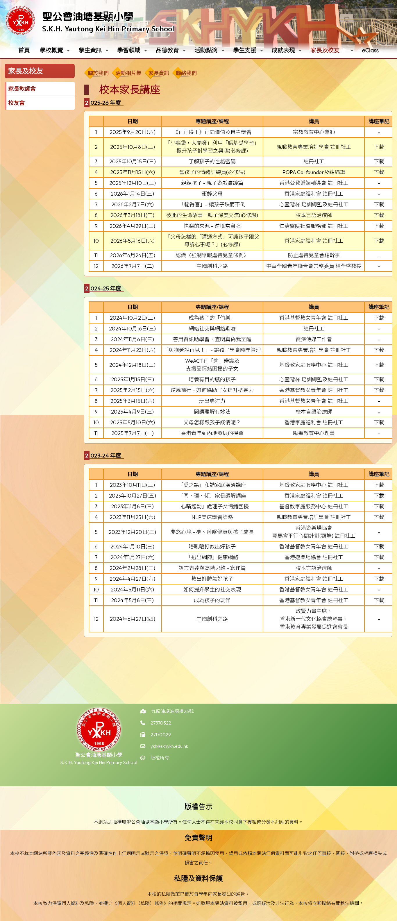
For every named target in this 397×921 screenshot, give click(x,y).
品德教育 (167, 50)
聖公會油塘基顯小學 (88, 16)
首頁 (24, 50)
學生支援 (244, 50)
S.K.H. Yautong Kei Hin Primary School (108, 29)
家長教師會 (22, 88)
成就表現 (283, 50)
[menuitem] (98, 73)
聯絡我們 (186, 73)
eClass (370, 50)
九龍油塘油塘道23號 (172, 711)
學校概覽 (51, 50)
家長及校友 (324, 50)
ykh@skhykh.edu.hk (169, 746)
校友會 (16, 102)
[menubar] (142, 72)
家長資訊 (158, 73)
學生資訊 (90, 50)
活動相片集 (128, 73)
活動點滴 (206, 50)
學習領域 (128, 50)
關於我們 (98, 73)
